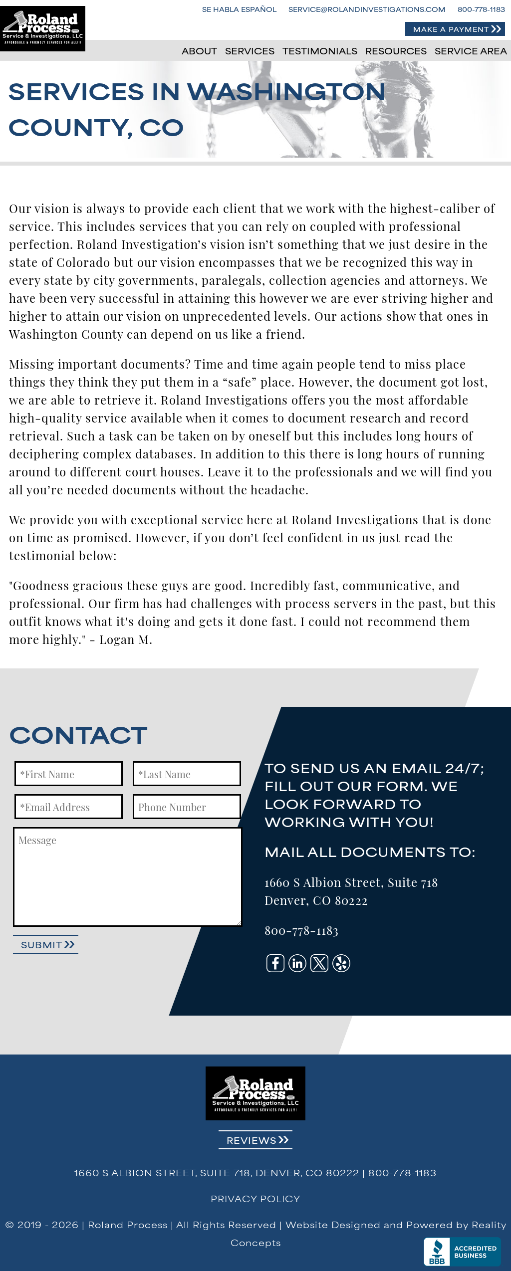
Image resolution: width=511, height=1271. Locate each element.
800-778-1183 (481, 9)
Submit (41, 944)
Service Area (471, 50)
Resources (396, 50)
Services (249, 50)
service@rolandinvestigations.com (367, 9)
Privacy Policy (255, 1198)
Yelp (341, 963)
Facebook (275, 963)
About (199, 50)
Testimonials (319, 50)
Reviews (251, 1139)
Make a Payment (451, 29)
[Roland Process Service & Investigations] (42, 28)
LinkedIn (297, 963)
